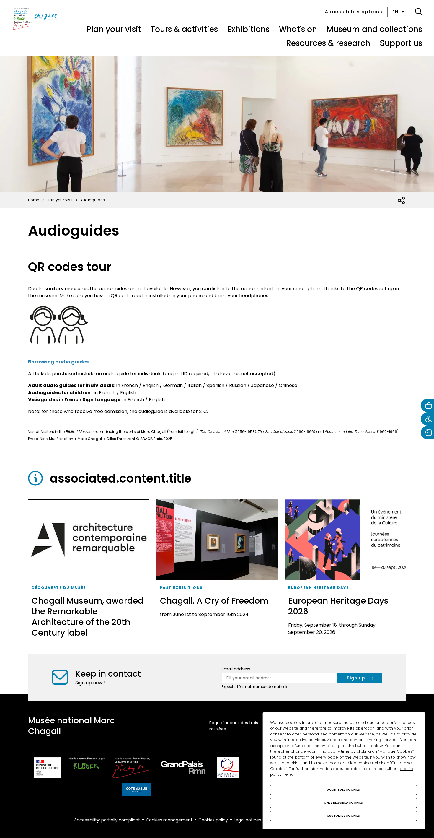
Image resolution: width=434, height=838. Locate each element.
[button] (418, 11)
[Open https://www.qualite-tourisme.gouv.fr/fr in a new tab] (228, 768)
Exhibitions (248, 29)
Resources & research (328, 43)
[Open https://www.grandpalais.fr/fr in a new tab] (183, 768)
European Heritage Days (318, 587)
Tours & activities (184, 29)
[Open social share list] (402, 200)
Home (33, 199)
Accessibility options (353, 11)
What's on (298, 29)
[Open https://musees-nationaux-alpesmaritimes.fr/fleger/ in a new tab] (86, 768)
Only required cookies (343, 802)
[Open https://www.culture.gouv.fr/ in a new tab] (47, 768)
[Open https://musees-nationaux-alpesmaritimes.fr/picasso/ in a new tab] (131, 768)
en (395, 12)
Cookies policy (213, 820)
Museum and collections (374, 29)
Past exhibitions (181, 587)
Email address (236, 669)
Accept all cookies (343, 789)
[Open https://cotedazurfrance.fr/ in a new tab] (136, 790)
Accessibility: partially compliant (107, 820)
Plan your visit (114, 29)
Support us (401, 43)
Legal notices (247, 820)
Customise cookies (343, 815)
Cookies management (169, 820)
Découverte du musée (59, 587)
